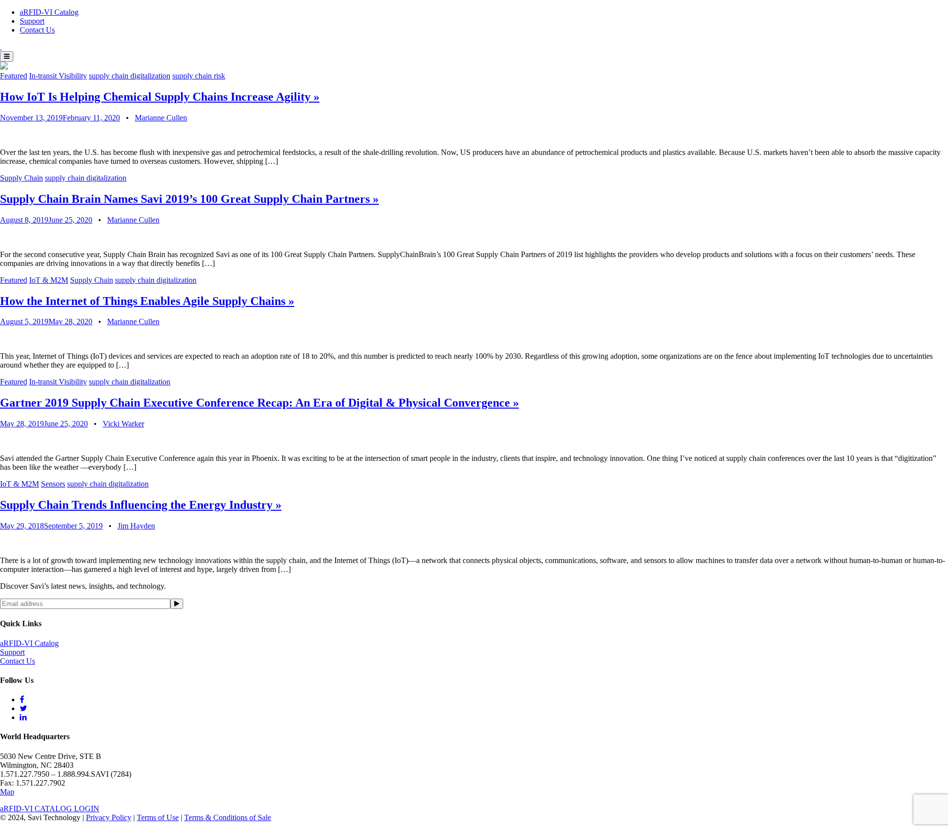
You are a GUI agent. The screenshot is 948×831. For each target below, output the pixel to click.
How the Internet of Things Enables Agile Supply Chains (147, 301)
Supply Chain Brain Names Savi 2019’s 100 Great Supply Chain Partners (189, 198)
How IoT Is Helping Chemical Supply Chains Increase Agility (159, 96)
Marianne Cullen (161, 117)
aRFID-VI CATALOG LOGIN (49, 808)
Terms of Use (158, 817)
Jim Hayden (136, 526)
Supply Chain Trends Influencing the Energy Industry (140, 504)
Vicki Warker (123, 423)
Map (7, 792)
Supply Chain (21, 178)
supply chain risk (198, 76)
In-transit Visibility (58, 76)
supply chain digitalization (129, 76)
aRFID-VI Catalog (49, 12)
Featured (13, 76)
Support (32, 21)
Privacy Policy (108, 817)
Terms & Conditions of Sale (227, 817)
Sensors (53, 484)
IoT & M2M (48, 280)
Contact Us (37, 30)
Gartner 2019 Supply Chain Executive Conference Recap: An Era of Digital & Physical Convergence (259, 402)
